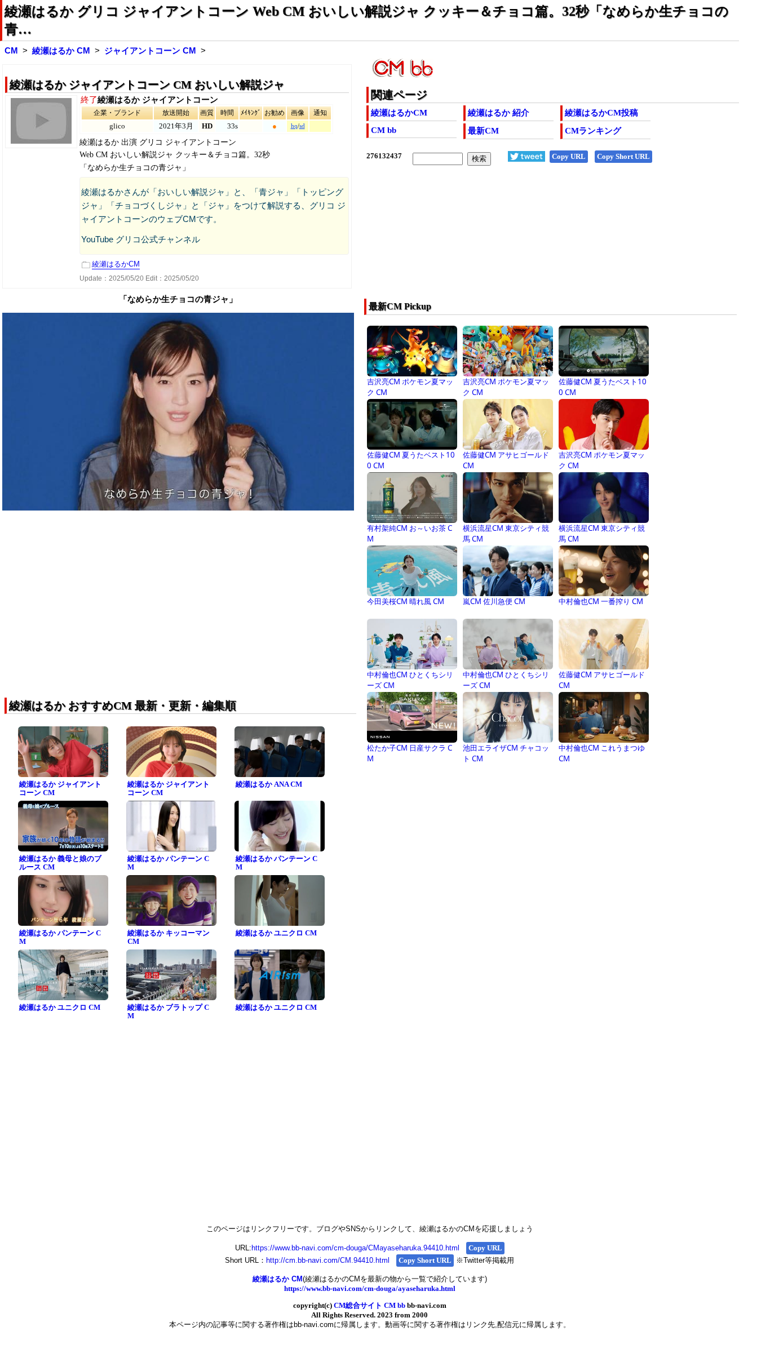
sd (302, 126)
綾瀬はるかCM (399, 112)
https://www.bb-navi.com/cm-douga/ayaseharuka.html (369, 1288)
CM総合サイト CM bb (369, 1305)
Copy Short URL (623, 156)
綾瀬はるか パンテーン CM (168, 862)
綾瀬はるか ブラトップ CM (168, 1011)
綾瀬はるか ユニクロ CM (276, 933)
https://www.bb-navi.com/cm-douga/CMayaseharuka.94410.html (355, 1248)
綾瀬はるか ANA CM (269, 784)
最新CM (483, 130)
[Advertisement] (515, 239)
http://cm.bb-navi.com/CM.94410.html (328, 1260)
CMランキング (593, 130)
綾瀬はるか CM (61, 50)
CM (11, 50)
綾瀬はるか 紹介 (498, 112)
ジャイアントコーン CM (150, 50)
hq (294, 126)
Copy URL (569, 156)
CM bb (383, 130)
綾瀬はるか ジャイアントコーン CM (60, 788)
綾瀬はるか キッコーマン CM (168, 937)
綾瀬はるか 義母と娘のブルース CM (60, 862)
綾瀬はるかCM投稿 (601, 112)
